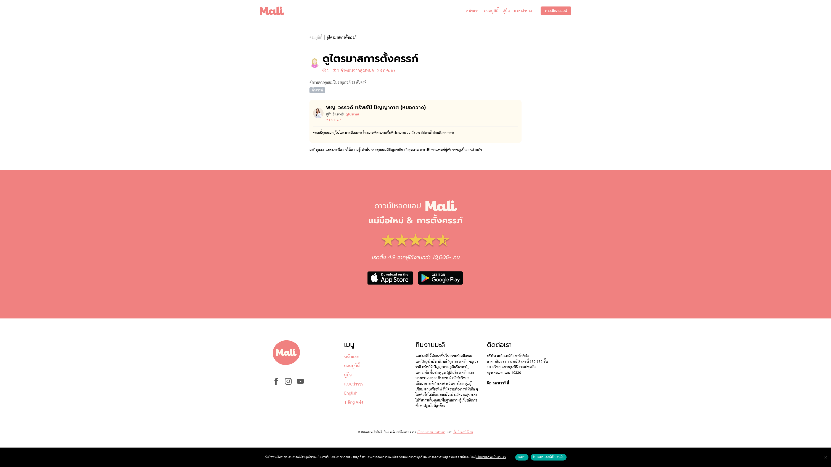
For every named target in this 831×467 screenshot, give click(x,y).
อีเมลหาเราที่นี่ (498, 383)
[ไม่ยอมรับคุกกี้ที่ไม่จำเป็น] (825, 457)
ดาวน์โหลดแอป (556, 10)
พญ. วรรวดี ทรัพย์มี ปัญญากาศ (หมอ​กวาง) (376, 107)
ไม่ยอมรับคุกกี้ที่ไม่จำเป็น (548, 457)
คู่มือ (506, 10)
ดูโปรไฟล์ (352, 114)
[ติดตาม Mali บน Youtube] (300, 383)
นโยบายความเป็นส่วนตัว (431, 432)
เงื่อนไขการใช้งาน (463, 432)
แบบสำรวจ (523, 10)
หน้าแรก (473, 10)
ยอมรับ (521, 457)
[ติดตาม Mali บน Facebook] (276, 383)
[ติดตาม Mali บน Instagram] (288, 383)
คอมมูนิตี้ (491, 10)
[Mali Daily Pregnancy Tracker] (275, 10)
